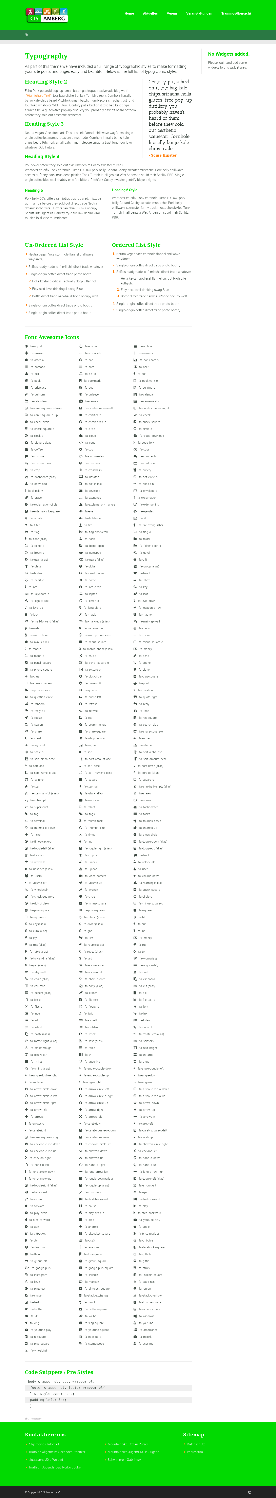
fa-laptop (91, 594)
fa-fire (88, 525)
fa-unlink (40, 1068)
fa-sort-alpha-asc (150, 752)
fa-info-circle (92, 587)
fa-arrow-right (93, 1110)
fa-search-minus (95, 724)
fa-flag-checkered (96, 532)
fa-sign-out (37, 745)
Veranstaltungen (199, 13)
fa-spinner (37, 779)
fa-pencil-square (40, 663)
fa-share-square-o (151, 731)
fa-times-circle (147, 834)
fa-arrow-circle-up (96, 1103)
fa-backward (38, 1192)
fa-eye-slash (147, 511)
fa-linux (35, 1282)
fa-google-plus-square (98, 1268)
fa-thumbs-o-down (42, 828)
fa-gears (94, 559)
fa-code (90, 442)
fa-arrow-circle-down (44, 1089)
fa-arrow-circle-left (96, 1089)
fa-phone (144, 663)
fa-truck (144, 855)
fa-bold (143, 972)
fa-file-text (91, 1000)
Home (129, 13)
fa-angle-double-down (98, 1068)
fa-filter (34, 525)
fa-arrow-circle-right (43, 1103)
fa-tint (87, 841)
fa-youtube (145, 1323)
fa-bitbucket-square (97, 1233)
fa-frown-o (37, 552)
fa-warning (150, 883)
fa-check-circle (39, 422)
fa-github (144, 1254)
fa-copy (93, 986)
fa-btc (142, 917)
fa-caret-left (145, 1123)
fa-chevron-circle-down (45, 1144)
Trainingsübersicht (236, 13)
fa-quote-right (148, 697)
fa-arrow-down (149, 1103)
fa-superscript (39, 807)
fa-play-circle (38, 1213)
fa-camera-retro (149, 401)
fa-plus (34, 676)
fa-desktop (92, 477)
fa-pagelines (146, 1282)
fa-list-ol (144, 1020)
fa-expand (36, 1199)
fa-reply (144, 704)
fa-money (145, 649)
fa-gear (39, 559)
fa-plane (144, 669)
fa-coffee (36, 449)
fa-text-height (148, 1048)
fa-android (91, 1227)
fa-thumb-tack (93, 821)
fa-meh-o (144, 628)
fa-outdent (91, 1027)
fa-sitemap (146, 745)
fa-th (88, 1055)
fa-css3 (89, 1240)
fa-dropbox (37, 1247)
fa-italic (88, 1013)
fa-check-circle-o (95, 422)
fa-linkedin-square (150, 1275)
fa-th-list (36, 1061)
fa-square (90, 779)
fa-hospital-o (92, 1337)
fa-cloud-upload (41, 442)
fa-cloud (90, 436)
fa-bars (89, 367)
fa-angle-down (147, 1075)
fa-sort (88, 752)
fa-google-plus (41, 1268)
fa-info (32, 587)
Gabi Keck (134, 1459)
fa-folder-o (37, 546)
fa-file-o (35, 1000)
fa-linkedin (91, 1275)
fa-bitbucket (37, 1233)
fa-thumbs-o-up (94, 828)
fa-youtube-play (149, 1220)
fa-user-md (145, 1343)
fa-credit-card (148, 463)
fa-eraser (36, 497)
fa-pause (90, 1206)
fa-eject (143, 1192)
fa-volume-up (93, 883)
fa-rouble (93, 945)
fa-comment (38, 456)
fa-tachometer (148, 807)
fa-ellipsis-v (35, 491)
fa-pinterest (37, 1288)
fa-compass (92, 463)
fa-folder (144, 539)
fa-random (37, 704)
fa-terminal (37, 821)
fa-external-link (149, 504)
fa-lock (33, 614)
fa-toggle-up (150, 848)
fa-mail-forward (44, 621)
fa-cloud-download (151, 436)
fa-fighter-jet (93, 518)
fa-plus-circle (92, 676)
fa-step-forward (39, 1220)
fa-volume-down (148, 876)
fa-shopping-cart (95, 738)
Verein (172, 13)
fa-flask (89, 539)
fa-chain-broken (94, 979)
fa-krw (89, 938)
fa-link (143, 1013)
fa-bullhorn (37, 394)
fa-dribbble (145, 1240)
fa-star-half (90, 786)
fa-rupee (92, 951)
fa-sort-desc (91, 766)
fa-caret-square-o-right (153, 408)
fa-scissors (146, 1041)
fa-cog (88, 449)
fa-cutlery (144, 470)
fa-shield (35, 738)
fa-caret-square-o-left (98, 408)
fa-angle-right (91, 1082)
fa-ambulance (148, 1330)
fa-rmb (37, 945)
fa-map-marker (93, 628)
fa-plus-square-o (40, 683)
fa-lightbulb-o (92, 608)
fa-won (148, 958)
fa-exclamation (147, 497)
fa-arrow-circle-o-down (153, 1089)
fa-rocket (36, 718)
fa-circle (89, 429)
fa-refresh (90, 704)
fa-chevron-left (148, 1151)
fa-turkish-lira (42, 958)
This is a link (75, 132)
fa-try (141, 951)
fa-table (89, 1048)
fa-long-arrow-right (151, 1172)
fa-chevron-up (93, 1158)
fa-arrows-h (92, 353)
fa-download (38, 484)
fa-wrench (91, 890)
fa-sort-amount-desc (152, 759)
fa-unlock (90, 862)
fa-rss (88, 718)
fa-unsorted (41, 869)
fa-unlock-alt (146, 862)
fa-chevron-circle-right (153, 1144)
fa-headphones (94, 573)
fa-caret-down (92, 1123)
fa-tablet (89, 807)
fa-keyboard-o (39, 594)
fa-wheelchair (39, 890)
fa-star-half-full (44, 793)
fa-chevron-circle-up (43, 1151)
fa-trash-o (36, 855)
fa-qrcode (90, 690)
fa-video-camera (95, 876)
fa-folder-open (94, 546)
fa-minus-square (95, 642)
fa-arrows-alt (93, 1116)
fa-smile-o (36, 752)
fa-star (34, 786)
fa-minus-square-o (150, 642)
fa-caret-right (37, 1130)
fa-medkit (145, 1337)
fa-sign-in (145, 738)
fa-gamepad (93, 552)
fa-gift (142, 559)
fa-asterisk (37, 360)
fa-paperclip (146, 1027)
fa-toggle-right (98, 848)
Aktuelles (150, 13)
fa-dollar (93, 924)
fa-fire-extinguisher (150, 525)
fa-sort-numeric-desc (98, 773)
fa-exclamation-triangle (99, 504)
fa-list (34, 1020)
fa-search (36, 724)
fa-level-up (36, 608)
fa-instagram (38, 1275)
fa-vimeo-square (149, 1309)
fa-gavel (144, 552)
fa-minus (144, 635)
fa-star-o (145, 793)
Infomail (53, 1444)
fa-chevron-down (95, 1151)
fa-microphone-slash (97, 635)
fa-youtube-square (96, 1330)
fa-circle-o (145, 429)
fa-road (144, 711)
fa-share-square (94, 731)
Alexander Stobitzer (71, 1452)
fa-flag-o (145, 532)
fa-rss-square (147, 718)
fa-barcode (37, 367)
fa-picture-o (93, 669)
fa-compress (92, 1192)
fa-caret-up (145, 1137)
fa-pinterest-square (97, 1288)
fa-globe (89, 566)
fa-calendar (146, 394)
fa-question (145, 690)
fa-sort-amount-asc (97, 759)
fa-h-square (38, 1337)
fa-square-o (146, 779)
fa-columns (37, 986)
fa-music (90, 656)
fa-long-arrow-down (41, 1172)
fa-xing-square (94, 1323)
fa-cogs (144, 449)
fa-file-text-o (146, 1000)
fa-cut (147, 986)
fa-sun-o (145, 800)
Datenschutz (196, 1444)
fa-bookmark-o (148, 381)
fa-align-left (38, 972)
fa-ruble (38, 951)
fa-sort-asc (36, 766)
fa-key (143, 587)
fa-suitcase (91, 800)
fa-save (93, 1041)
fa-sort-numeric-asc (43, 773)
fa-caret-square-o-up (44, 415)
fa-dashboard (43, 477)
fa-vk (34, 1316)
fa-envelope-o (148, 491)
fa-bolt (141, 374)
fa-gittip (143, 1261)
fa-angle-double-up (96, 1075)
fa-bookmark (92, 381)
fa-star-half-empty (155, 786)
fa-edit (93, 484)
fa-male (34, 628)
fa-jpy (33, 938)
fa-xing (34, 1323)
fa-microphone (38, 635)
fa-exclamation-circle (43, 504)
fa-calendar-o (39, 401)
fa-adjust (36, 346)
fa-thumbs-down (150, 821)
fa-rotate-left (151, 1034)
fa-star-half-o (93, 793)
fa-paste (40, 1034)
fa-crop (35, 470)
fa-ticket (35, 834)
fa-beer (144, 367)
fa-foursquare (92, 1254)
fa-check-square (149, 422)
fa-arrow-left (38, 1110)
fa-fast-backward (96, 1199)
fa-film (143, 518)
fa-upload (90, 869)
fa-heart (144, 573)
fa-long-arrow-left (96, 1172)
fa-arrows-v (145, 353)
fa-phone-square (41, 669)
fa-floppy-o (91, 1006)
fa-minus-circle (40, 642)
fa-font (143, 1006)
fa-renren (144, 1288)
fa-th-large (146, 1055)
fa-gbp (87, 931)
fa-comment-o (94, 456)
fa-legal (39, 601)
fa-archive (145, 346)
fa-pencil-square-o (96, 663)
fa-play (143, 1206)
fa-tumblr (89, 1302)
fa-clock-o (36, 436)
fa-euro (38, 931)
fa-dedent (40, 993)
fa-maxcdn (91, 1282)
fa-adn (34, 1227)
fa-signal (90, 745)
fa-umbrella (37, 862)
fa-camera (92, 401)
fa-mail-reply (97, 621)
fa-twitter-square (95, 1309)
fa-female (35, 518)
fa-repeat (90, 1034)
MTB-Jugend (149, 1452)
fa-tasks (144, 814)
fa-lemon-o (91, 601)
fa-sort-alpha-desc (42, 759)
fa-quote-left (92, 697)
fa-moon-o (37, 656)
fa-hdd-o (36, 573)
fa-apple (144, 1227)
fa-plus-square (148, 676)
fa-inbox (144, 580)
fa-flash (37, 539)
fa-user (143, 869)
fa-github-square (95, 1261)
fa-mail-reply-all (149, 621)
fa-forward (37, 1206)
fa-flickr (35, 1254)
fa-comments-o (40, 463)
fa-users (36, 876)
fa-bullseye (91, 394)
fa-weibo (90, 1316)
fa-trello (35, 1302)
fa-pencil (144, 656)
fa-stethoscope (94, 1343)
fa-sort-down (150, 766)
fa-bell (34, 374)
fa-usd (87, 958)
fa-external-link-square (45, 511)
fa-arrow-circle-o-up (151, 1096)
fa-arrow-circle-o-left (43, 1096)
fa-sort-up (148, 773)
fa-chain (39, 979)
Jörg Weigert (54, 1459)
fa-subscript (38, 800)
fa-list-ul (36, 1027)
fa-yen (37, 965)
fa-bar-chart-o (149, 360)
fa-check (145, 415)
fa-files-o (36, 1006)
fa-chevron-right (40, 1158)
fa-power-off (92, 683)
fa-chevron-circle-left (98, 1144)
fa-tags (90, 814)
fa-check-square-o (42, 429)
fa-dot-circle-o (148, 477)
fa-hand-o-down (149, 1158)
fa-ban (88, 360)
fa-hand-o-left (39, 1165)
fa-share (36, 731)
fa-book (35, 381)
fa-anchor (91, 346)
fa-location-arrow (149, 608)
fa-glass (35, 566)
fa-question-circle (41, 697)
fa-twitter (36, 1309)
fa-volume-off (37, 883)
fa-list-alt (90, 1020)
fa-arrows (36, 353)
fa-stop (89, 1220)
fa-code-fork (145, 442)
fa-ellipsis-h (146, 484)
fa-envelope (92, 491)
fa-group (149, 566)
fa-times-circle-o (41, 841)
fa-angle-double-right (43, 1075)
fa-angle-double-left (150, 1068)
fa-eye (88, 511)
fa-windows (146, 1316)
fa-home (90, 580)
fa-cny (37, 924)
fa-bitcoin (93, 917)
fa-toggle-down (152, 841)
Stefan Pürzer (138, 1444)
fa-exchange (92, 497)
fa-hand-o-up (147, 1165)
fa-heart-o (37, 580)
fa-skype (35, 1295)
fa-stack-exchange (95, 1295)
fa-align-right (93, 972)
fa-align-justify (148, 965)
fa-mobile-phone (98, 649)
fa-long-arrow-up (39, 1178)
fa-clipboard (147, 979)
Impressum (195, 1452)
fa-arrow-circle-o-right (99, 1096)
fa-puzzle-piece (40, 690)
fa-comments (148, 456)
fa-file (142, 993)
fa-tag (34, 814)
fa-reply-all (37, 711)
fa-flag (34, 532)
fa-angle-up (145, 1082)
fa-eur (141, 924)
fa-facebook (91, 1247)
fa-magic (90, 614)
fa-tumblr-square (149, 1302)
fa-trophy (90, 855)
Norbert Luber (72, 1467)
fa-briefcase (38, 387)
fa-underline (92, 1061)
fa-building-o (146, 387)
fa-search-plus (148, 724)
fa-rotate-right (43, 1041)
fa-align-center (94, 965)
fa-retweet (92, 711)
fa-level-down (146, 601)
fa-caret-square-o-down (46, 408)
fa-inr (141, 931)
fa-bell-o (90, 374)
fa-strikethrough (41, 1048)
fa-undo (143, 1061)
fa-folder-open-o (150, 546)
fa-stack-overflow (150, 1295)
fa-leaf (143, 594)
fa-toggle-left (42, 848)
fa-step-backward (149, 1213)
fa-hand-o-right (94, 1165)
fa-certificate (92, 415)
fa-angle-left (36, 1082)
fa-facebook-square (151, 1247)
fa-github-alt (38, 1261)
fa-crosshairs (93, 470)
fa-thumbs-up (148, 828)
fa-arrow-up (147, 1110)
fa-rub (142, 945)
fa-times (89, 834)
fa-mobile (34, 649)
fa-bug (89, 387)
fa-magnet (145, 614)
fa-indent (36, 1013)
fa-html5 (144, 1268)
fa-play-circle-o (94, 1213)
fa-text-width (38, 1055)
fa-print (144, 683)
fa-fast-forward (149, 1199)
